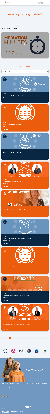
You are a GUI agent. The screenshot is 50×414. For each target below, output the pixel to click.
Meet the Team (4, 404)
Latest (2, 406)
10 (35, 338)
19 (42, 338)
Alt (48, 412)
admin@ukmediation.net (7, 388)
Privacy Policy (4, 408)
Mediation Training (28, 402)
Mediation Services (28, 404)
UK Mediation (5, 2)
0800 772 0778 (5, 390)
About (2, 402)
